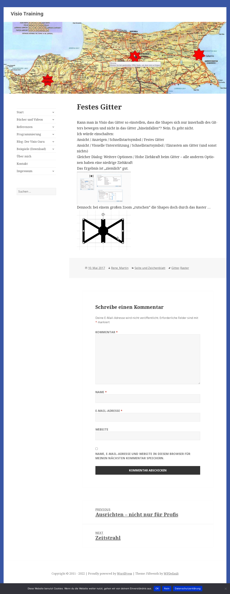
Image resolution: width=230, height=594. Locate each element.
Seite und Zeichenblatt (150, 268)
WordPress (124, 574)
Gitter (175, 268)
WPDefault (171, 574)
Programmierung (29, 134)
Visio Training (27, 13)
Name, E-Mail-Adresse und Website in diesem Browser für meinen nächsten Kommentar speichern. (143, 456)
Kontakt (22, 164)
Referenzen (25, 127)
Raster (184, 268)
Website (101, 429)
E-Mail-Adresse (109, 411)
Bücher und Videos (30, 119)
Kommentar (106, 332)
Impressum (24, 171)
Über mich (24, 156)
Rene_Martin (119, 268)
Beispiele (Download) (31, 149)
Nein (166, 588)
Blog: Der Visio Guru (31, 142)
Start (20, 112)
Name (101, 392)
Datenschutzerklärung (188, 588)
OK (157, 588)
